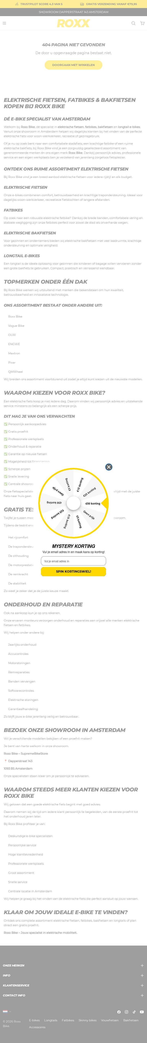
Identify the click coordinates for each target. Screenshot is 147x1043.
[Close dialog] (108, 467)
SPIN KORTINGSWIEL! (73, 571)
